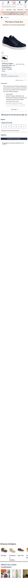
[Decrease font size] (26, 80)
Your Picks (8, 9)
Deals (2, 9)
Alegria (3, 71)
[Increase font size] (24, 80)
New (14, 9)
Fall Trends (20, 9)
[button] (3, 3)
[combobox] (12, 6)
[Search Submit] (25, 6)
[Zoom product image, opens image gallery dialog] (2, 53)
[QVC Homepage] (1, 17)
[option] (14, 13)
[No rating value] (19, 64)
